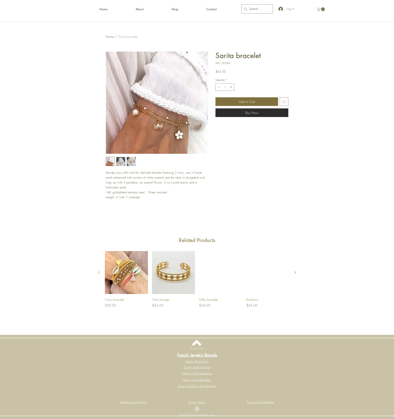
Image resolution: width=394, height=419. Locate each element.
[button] (321, 9)
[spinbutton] (225, 87)
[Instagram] (197, 409)
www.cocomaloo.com (202, 415)
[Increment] (231, 87)
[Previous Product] (98, 272)
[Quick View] (126, 272)
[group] (197, 285)
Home (110, 36)
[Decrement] (218, 87)
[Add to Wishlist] (284, 101)
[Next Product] (295, 272)
